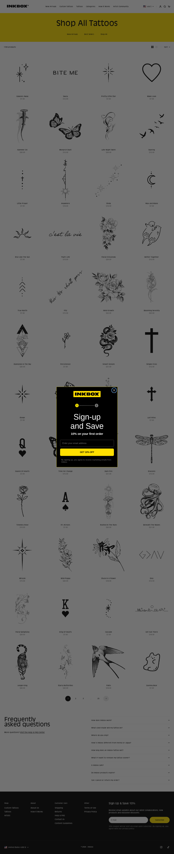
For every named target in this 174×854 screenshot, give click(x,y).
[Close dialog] (114, 390)
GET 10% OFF (87, 452)
